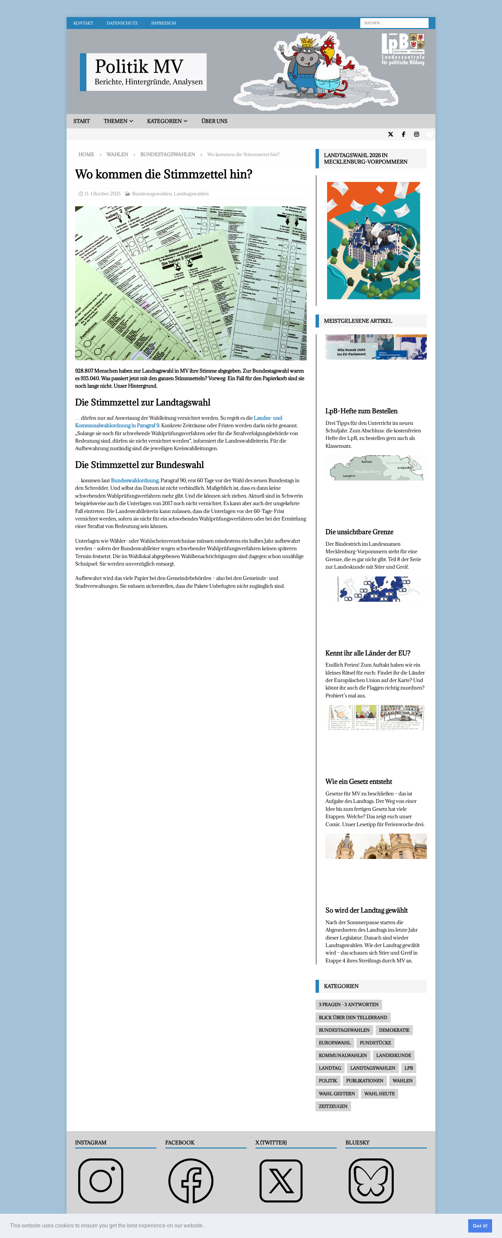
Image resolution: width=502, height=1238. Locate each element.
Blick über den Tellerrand (353, 1017)
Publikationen (365, 1080)
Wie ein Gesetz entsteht (358, 781)
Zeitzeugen (333, 1106)
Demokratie (394, 1030)
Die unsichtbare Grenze (359, 532)
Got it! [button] (480, 1225)
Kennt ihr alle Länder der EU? (367, 653)
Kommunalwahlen (343, 1055)
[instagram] (416, 134)
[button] (206, 1226)
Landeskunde (393, 1055)
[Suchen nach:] (394, 22)
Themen (115, 121)
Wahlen (117, 154)
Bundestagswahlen (152, 194)
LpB (409, 1068)
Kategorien (164, 121)
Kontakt (83, 23)
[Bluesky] (429, 134)
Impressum (163, 23)
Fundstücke (375, 1042)
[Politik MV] (251, 110)
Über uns (214, 121)
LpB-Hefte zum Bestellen (361, 411)
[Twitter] (390, 134)
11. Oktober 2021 (103, 194)
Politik (328, 1080)
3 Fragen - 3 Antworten (349, 1004)
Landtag (330, 1068)
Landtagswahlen (191, 194)
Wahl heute (379, 1093)
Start (81, 121)
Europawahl (335, 1042)
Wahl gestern (337, 1093)
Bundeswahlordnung (134, 480)
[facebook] (403, 134)
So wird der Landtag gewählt (366, 910)
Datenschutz (122, 23)
